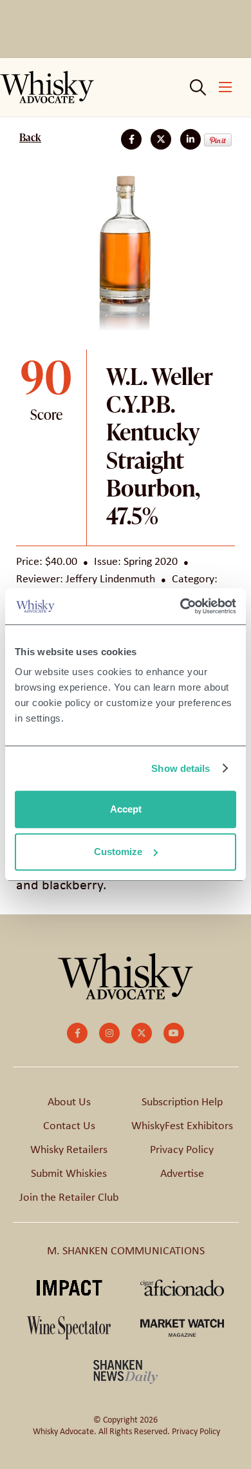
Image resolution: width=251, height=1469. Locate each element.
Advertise (182, 1173)
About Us (69, 1101)
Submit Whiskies (69, 1173)
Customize (118, 851)
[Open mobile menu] (225, 87)
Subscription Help (182, 1101)
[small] (77, 1033)
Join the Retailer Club (68, 1197)
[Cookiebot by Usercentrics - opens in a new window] (180, 606)
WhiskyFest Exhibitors (182, 1125)
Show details (180, 768)
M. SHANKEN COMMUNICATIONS (126, 1250)
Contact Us (69, 1125)
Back (30, 137)
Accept (126, 809)
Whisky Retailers (68, 1149)
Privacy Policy (182, 1149)
